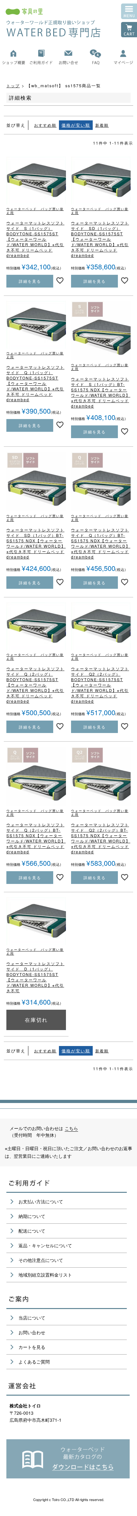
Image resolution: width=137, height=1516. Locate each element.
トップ (13, 85)
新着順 (102, 125)
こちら (71, 1128)
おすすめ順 (45, 125)
